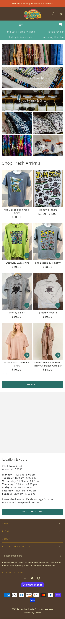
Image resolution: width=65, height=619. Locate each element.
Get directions (32, 511)
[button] (53, 14)
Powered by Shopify (32, 613)
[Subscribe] (61, 556)
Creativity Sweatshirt (17, 262)
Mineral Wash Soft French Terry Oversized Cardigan (48, 364)
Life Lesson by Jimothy (48, 262)
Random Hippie (27, 609)
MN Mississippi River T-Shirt (17, 211)
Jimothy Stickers (48, 209)
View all (32, 384)
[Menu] (4, 14)
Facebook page (34, 499)
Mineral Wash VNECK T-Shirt (17, 364)
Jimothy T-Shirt (17, 312)
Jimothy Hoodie (48, 312)
